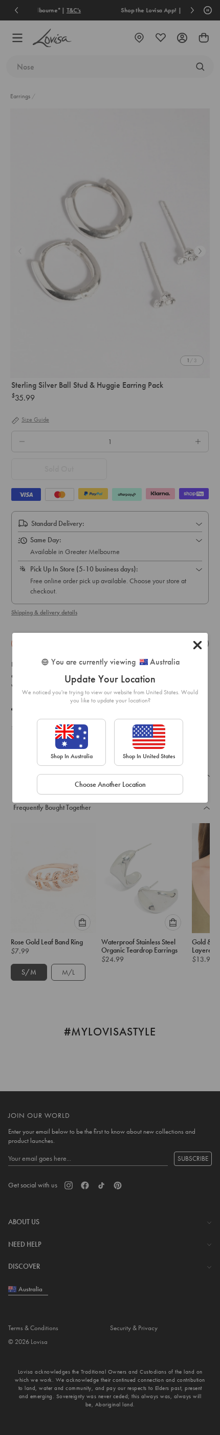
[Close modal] (197, 645)
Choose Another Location (110, 784)
